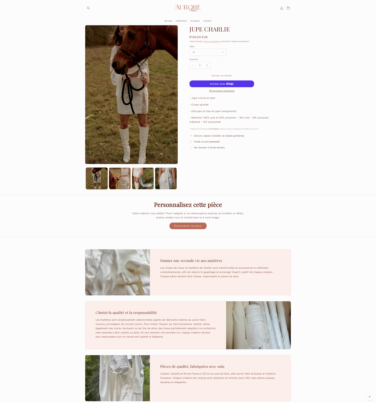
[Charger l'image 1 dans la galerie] (97, 178)
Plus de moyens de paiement (222, 91)
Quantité (193, 59)
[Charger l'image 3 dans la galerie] (143, 178)
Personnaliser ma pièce (188, 225)
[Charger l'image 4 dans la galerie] (166, 178)
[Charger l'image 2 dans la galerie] (120, 178)
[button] (88, 8)
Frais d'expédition (212, 41)
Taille (191, 46)
